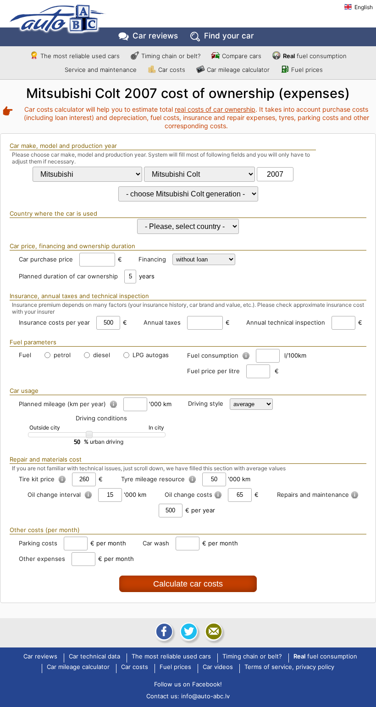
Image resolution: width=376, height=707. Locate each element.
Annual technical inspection (285, 322)
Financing (152, 259)
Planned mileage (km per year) (63, 404)
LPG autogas (150, 355)
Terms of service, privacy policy (289, 667)
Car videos (218, 667)
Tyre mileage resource (154, 479)
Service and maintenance (101, 69)
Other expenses (42, 558)
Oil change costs (188, 494)
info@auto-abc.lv (205, 696)
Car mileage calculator (238, 69)
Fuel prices (307, 69)
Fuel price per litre (213, 371)
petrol (61, 355)
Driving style (205, 403)
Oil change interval (55, 494)
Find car (229, 35)
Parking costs (38, 543)
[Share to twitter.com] (188, 631)
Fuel (25, 355)
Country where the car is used (53, 213)
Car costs (171, 69)
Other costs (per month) (45, 529)
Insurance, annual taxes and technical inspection (79, 295)
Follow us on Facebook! (188, 684)
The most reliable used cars (80, 56)
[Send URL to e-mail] (212, 631)
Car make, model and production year (63, 145)
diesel (100, 355)
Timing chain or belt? (170, 56)
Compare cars (241, 56)
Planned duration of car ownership (68, 276)
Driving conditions (101, 418)
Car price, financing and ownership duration (72, 246)
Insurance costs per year (54, 322)
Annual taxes (162, 322)
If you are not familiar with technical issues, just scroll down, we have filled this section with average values (149, 468)
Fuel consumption (213, 355)
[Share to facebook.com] (163, 631)
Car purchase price (46, 259)
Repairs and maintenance (313, 494)
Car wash (156, 543)
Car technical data (94, 656)
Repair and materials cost (46, 459)
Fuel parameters (33, 342)
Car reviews (155, 35)
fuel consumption (315, 56)
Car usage (24, 390)
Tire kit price (37, 479)
